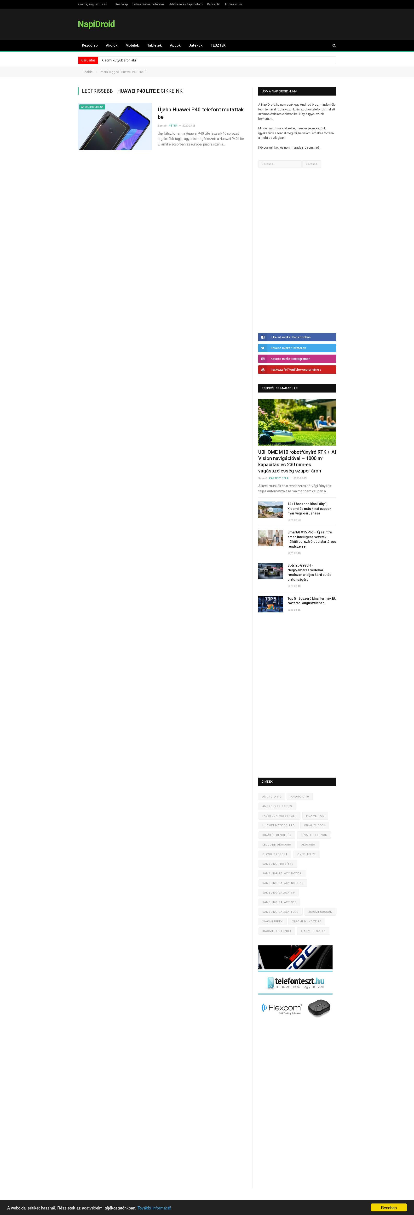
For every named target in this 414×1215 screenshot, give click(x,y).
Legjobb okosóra (276, 844)
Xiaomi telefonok (276, 931)
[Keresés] (332, 45)
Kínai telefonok (314, 835)
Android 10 (300, 796)
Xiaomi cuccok (320, 911)
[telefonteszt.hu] (295, 993)
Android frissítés (277, 806)
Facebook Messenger (279, 815)
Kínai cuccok (314, 825)
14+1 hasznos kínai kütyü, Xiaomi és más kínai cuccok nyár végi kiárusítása (309, 508)
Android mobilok (92, 107)
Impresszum (233, 4)
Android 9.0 (271, 796)
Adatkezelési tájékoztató (185, 4)
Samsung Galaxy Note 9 (282, 873)
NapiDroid (96, 24)
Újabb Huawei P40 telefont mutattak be (201, 113)
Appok (175, 45)
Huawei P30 (315, 815)
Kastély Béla (279, 478)
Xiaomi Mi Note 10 (306, 921)
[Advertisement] (294, 250)
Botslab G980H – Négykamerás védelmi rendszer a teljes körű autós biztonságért (310, 572)
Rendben (389, 1207)
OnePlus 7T (306, 854)
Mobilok (132, 45)
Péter (173, 125)
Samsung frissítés (277, 863)
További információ (154, 1208)
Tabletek (154, 45)
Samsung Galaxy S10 (279, 902)
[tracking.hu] (295, 968)
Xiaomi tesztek (313, 931)
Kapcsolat (213, 4)
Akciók (111, 45)
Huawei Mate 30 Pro (278, 825)
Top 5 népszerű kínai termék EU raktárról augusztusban (312, 601)
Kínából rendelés (276, 835)
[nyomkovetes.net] (296, 1019)
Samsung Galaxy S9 (278, 892)
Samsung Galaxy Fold (280, 911)
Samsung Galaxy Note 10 (282, 883)
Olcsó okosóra (275, 854)
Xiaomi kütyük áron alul (119, 60)
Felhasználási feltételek (148, 4)
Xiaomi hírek (272, 921)
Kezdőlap (121, 4)
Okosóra (308, 844)
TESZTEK (218, 45)
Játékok (195, 45)
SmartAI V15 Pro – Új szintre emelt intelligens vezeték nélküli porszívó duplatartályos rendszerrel (312, 539)
